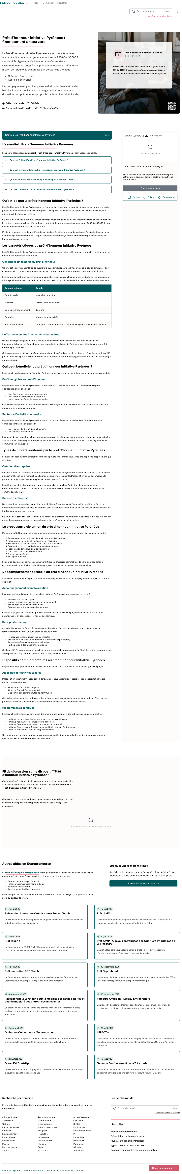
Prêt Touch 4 (12, 941)
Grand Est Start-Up (17, 1063)
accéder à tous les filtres (160, 16)
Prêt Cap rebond (107, 971)
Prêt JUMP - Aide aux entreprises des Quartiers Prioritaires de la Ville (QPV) (136, 942)
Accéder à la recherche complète (167, 1113)
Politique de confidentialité (60, 1170)
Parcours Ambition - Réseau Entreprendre (123, 998)
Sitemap (80, 1170)
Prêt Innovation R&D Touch (22, 971)
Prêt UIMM (103, 913)
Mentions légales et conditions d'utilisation (23, 1170)
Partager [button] (137, 197)
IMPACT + (103, 1032)
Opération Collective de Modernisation (29, 1032)
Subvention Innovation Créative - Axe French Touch (37, 913)
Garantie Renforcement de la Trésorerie (122, 1063)
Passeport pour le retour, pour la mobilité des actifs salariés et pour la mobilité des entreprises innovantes (44, 1000)
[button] (178, 12)
